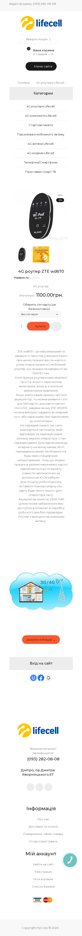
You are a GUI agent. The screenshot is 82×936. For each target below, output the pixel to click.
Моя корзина (43, 879)
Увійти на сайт (43, 864)
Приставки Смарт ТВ (40, 171)
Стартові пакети (41, 125)
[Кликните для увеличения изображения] (41, 216)
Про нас (43, 819)
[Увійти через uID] (33, 678)
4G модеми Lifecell (40, 153)
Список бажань (43, 886)
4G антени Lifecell (41, 143)
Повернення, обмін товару (43, 834)
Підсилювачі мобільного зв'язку (40, 134)
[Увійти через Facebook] (41, 678)
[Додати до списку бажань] (56, 326)
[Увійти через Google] (48, 677)
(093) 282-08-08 (44, 3)
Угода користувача (43, 841)
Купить (40, 326)
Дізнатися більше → (41, 639)
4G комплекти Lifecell (40, 115)
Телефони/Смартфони (40, 162)
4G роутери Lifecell (41, 106)
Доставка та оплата (43, 826)
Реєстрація (43, 871)
